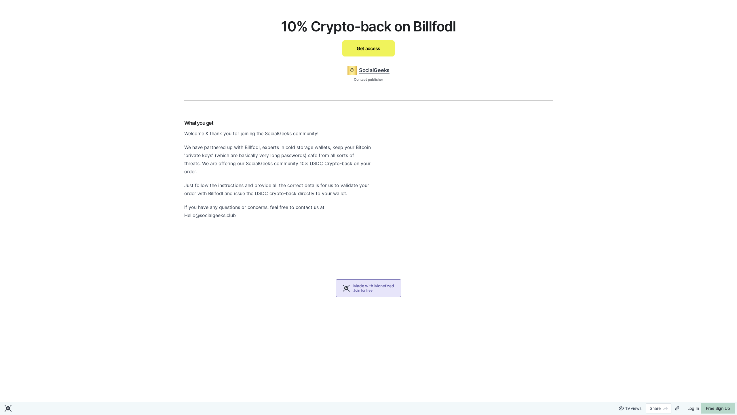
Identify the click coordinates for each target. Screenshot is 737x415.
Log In (693, 408)
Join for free (363, 290)
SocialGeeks (374, 70)
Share (655, 408)
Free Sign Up (718, 408)
